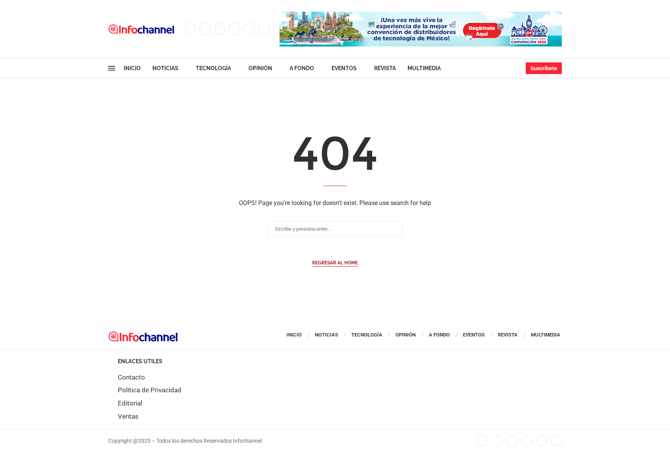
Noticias (165, 68)
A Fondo (302, 68)
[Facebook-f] (482, 440)
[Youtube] (249, 29)
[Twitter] (205, 29)
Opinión (260, 68)
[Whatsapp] (264, 29)
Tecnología (213, 68)
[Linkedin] (234, 29)
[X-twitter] (497, 440)
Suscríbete (543, 68)
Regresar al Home (335, 263)
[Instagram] (220, 29)
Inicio (132, 68)
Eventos (344, 68)
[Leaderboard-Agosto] (421, 15)
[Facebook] (190, 29)
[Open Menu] (111, 68)
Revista (385, 68)
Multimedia (424, 68)
